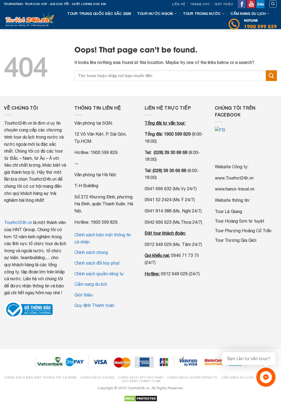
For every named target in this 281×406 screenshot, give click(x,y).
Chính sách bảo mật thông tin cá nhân (102, 238)
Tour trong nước (202, 14)
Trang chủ (200, 4)
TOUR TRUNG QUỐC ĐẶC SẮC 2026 (99, 14)
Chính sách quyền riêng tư (99, 273)
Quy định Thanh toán (94, 305)
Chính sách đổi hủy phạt (97, 263)
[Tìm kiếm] (273, 4)
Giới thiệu (224, 4)
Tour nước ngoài (155, 14)
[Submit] (271, 75)
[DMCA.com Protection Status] (140, 398)
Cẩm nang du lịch (248, 14)
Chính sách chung (91, 252)
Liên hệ (179, 4)
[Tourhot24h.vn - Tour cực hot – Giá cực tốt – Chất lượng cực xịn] (29, 18)
